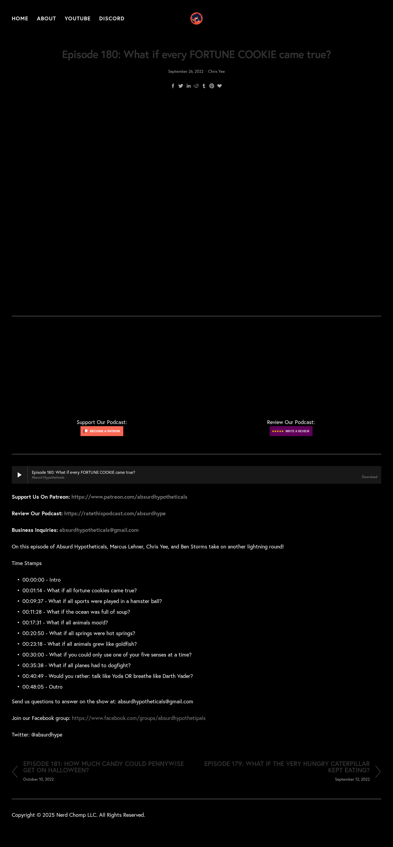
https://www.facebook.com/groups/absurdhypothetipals (139, 718)
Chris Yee (216, 71)
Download (369, 477)
